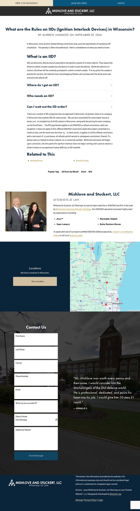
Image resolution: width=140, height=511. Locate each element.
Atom (83, 172)
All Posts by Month (70, 172)
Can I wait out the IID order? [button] (47, 107)
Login (100, 500)
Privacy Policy (90, 500)
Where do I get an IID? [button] (43, 85)
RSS (90, 172)
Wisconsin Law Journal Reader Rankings (73, 209)
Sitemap (79, 500)
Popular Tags (53, 172)
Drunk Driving (82, 160)
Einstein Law (115, 494)
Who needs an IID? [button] (40, 96)
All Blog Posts (36, 160)
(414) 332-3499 (75, 235)
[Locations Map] (105, 276)
